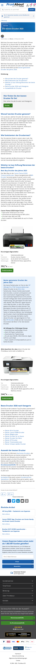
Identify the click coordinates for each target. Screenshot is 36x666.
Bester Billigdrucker (11, 434)
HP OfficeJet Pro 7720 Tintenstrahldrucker (16, 286)
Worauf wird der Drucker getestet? (16, 79)
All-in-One (21, 289)
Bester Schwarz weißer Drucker (15, 444)
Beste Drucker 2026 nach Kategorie (16, 86)
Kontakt (5, 601)
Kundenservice (8, 581)
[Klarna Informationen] (9, 641)
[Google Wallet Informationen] (27, 641)
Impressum (18, 653)
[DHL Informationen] (32, 641)
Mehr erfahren (6, 514)
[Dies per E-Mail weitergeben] (22, 501)
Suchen (32, 9)
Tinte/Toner (7, 586)
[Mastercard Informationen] (18, 641)
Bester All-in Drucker (12, 430)
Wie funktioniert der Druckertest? (16, 80)
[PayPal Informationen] (4, 641)
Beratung (4, 20)
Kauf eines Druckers (23, 453)
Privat (17, 561)
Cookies (18, 660)
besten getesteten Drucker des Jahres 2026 (15, 68)
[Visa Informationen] (13, 641)
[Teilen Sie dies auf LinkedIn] (18, 501)
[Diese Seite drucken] (26, 501)
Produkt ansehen (7, 270)
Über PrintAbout (8, 596)
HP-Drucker (10, 320)
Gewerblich (17, 566)
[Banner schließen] (33, 16)
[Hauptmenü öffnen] (2, 5)
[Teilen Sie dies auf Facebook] (9, 501)
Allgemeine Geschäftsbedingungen (18, 658)
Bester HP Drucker (11, 440)
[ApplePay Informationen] (23, 641)
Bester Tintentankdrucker (13, 442)
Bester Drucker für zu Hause (14, 436)
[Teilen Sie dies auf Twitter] (13, 501)
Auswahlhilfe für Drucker (13, 88)
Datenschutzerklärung (18, 656)
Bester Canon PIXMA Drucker (14, 432)
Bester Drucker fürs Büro (13, 438)
